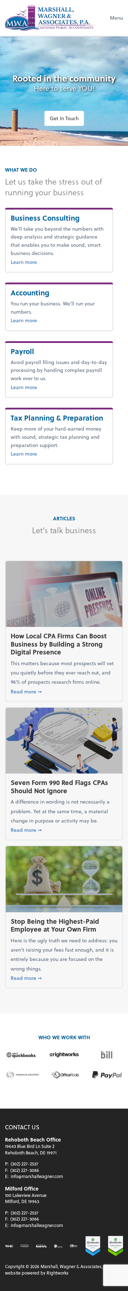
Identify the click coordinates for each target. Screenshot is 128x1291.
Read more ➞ (64, 691)
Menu (116, 17)
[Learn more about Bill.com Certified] (74, 1246)
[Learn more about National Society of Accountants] (9, 1246)
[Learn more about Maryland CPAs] (24, 1246)
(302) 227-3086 (24, 1170)
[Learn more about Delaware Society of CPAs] (41, 1246)
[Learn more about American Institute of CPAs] (58, 1246)
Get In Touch (64, 118)
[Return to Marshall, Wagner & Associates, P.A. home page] (50, 18)
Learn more (39, 262)
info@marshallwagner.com (37, 1176)
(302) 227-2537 (24, 1163)
